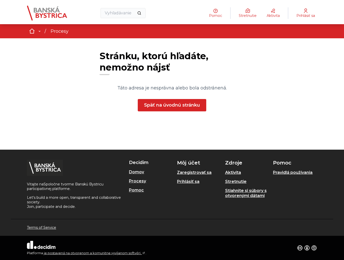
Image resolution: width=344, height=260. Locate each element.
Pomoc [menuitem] (136, 190)
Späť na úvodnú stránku (172, 105)
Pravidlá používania (293, 172)
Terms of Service (41, 227)
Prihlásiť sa (188, 181)
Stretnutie (236, 181)
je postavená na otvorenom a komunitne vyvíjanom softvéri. (95, 253)
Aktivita (233, 172)
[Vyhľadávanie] (139, 13)
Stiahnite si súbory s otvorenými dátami (246, 193)
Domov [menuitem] (136, 172)
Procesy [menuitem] (137, 181)
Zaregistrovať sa (194, 172)
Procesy (59, 31)
